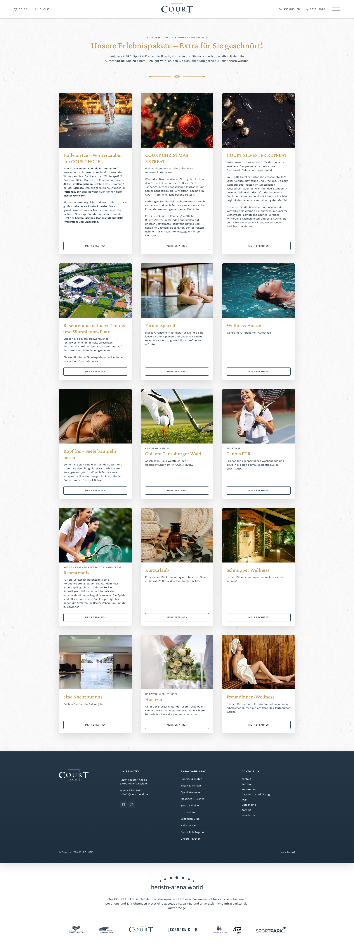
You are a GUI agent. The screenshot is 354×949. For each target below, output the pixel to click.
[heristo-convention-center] (106, 929)
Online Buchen (289, 9)
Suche (44, 9)
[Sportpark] (271, 929)
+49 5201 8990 (132, 790)
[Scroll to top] (345, 940)
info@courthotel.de (135, 794)
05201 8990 (317, 9)
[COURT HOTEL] (177, 9)
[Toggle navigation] (336, 9)
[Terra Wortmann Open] (226, 929)
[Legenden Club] (182, 929)
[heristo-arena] (76, 929)
